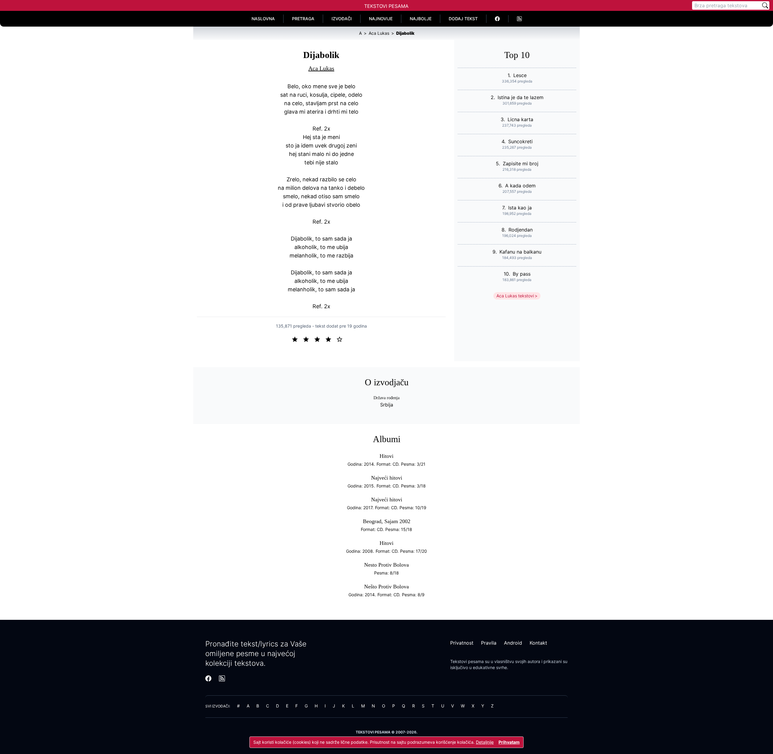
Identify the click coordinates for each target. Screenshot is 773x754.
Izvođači (342, 18)
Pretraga (303, 18)
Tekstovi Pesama (386, 6)
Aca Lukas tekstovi (515, 295)
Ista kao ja (520, 208)
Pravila (488, 643)
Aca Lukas (321, 68)
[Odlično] (341, 339)
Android (513, 643)
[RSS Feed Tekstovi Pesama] (519, 18)
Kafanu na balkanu (520, 252)
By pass (522, 274)
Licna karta (520, 119)
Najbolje (420, 18)
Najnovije (381, 18)
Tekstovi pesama (467, 661)
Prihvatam (509, 742)
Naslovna (263, 18)
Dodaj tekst (463, 18)
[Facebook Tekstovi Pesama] (497, 18)
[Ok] (319, 339)
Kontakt (538, 643)
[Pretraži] (765, 5)
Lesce (520, 75)
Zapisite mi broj (520, 163)
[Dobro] (330, 339)
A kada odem (520, 186)
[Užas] (297, 339)
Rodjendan (520, 230)
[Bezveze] (308, 339)
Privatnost (461, 643)
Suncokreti (520, 141)
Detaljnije (485, 742)
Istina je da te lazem (521, 97)
